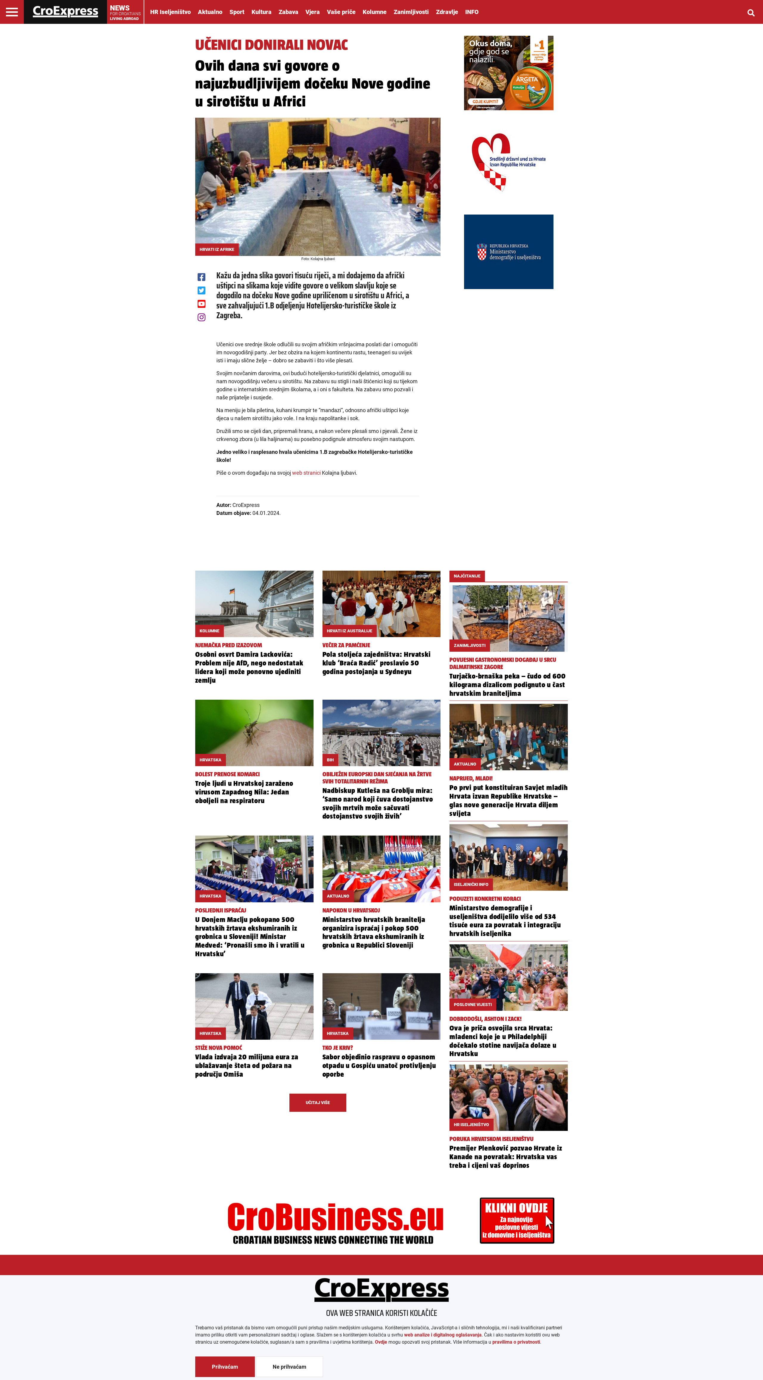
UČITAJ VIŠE (318, 1102)
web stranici (306, 473)
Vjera (312, 11)
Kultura (262, 11)
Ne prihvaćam (289, 1367)
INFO (472, 11)
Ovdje (381, 1342)
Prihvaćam (225, 1367)
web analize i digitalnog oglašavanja (443, 1335)
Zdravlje (447, 11)
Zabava (288, 11)
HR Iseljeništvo (170, 11)
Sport (236, 11)
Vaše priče (341, 11)
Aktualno (210, 11)
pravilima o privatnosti (516, 1342)
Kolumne (375, 11)
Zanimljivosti (411, 11)
